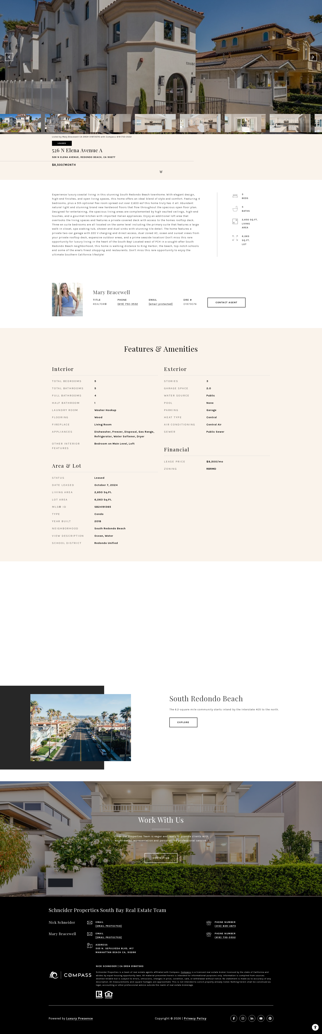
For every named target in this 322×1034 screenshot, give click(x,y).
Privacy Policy (195, 1018)
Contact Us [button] (161, 857)
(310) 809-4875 (225, 926)
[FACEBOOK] (233, 1018)
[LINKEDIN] (252, 1018)
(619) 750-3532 (128, 304)
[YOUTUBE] (261, 1018)
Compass (186, 972)
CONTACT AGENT (226, 302)
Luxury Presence (79, 1018)
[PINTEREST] (270, 1018)
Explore (183, 722)
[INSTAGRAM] (242, 1018)
